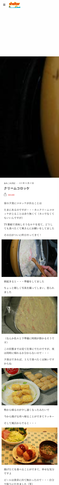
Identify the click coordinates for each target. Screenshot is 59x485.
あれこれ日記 (9, 183)
